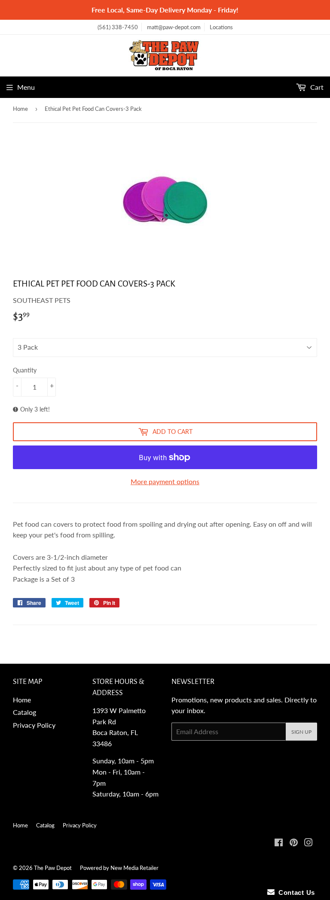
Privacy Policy (34, 725)
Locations (221, 27)
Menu (26, 87)
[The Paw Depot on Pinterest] (293, 843)
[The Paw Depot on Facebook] (278, 843)
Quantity (25, 370)
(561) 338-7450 (118, 27)
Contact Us (295, 892)
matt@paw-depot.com (174, 27)
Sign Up (301, 732)
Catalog (24, 712)
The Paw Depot (53, 867)
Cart (316, 87)
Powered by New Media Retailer (119, 867)
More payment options (165, 481)
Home (20, 108)
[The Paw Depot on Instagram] (308, 843)
